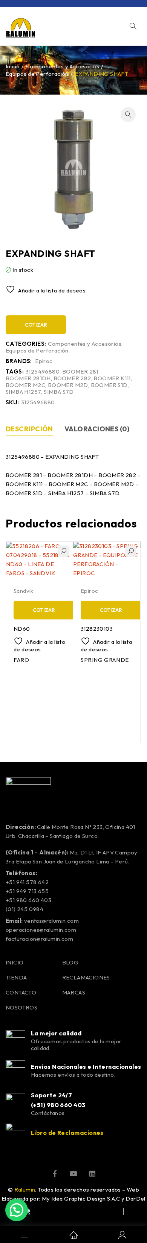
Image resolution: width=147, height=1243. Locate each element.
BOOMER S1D (109, 385)
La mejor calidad (56, 1033)
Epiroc (43, 361)
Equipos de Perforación (37, 73)
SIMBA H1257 (23, 392)
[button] (128, 114)
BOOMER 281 (80, 371)
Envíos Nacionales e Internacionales (86, 1066)
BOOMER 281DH (28, 378)
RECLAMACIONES (86, 977)
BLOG (70, 962)
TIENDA (16, 977)
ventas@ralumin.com (51, 920)
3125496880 (43, 371)
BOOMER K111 (111, 378)
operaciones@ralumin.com (41, 929)
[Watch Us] (73, 1173)
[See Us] (92, 1173)
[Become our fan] (54, 1173)
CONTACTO (21, 992)
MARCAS (73, 992)
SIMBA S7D (59, 392)
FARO (21, 659)
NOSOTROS (21, 1007)
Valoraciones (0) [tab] (96, 429)
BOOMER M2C (25, 385)
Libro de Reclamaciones (67, 1132)
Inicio (13, 66)
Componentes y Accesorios (63, 66)
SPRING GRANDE (105, 659)
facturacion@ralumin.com (39, 938)
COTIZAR (36, 325)
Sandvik (24, 590)
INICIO (14, 962)
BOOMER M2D (68, 385)
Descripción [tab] (29, 429)
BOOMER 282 (72, 378)
